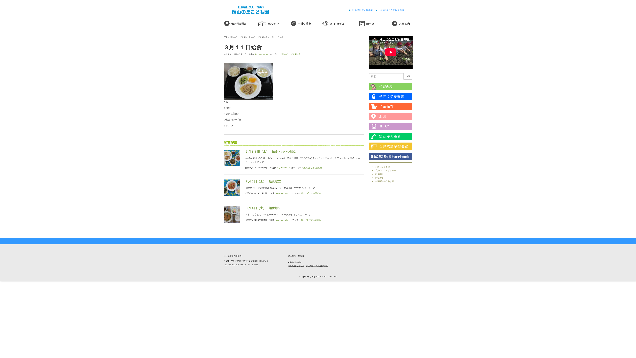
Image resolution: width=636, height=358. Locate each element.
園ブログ (367, 24)
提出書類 (379, 174)
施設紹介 (268, 24)
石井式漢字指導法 (391, 146)
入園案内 (400, 24)
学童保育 (391, 106)
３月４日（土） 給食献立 (263, 208)
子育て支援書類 (382, 167)
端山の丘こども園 (238, 37)
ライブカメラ (391, 86)
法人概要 (292, 256)
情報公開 (302, 256)
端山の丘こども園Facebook (391, 156)
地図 (391, 116)
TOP (226, 37)
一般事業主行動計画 (384, 181)
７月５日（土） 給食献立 (263, 181)
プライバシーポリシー (385, 170)
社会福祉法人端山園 (362, 10)
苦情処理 (379, 178)
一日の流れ (301, 24)
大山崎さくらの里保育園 (391, 10)
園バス (391, 126)
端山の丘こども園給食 (258, 37)
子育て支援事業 (391, 96)
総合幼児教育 (391, 136)
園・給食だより (334, 24)
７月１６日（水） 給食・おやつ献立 (270, 151)
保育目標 (235, 24)
